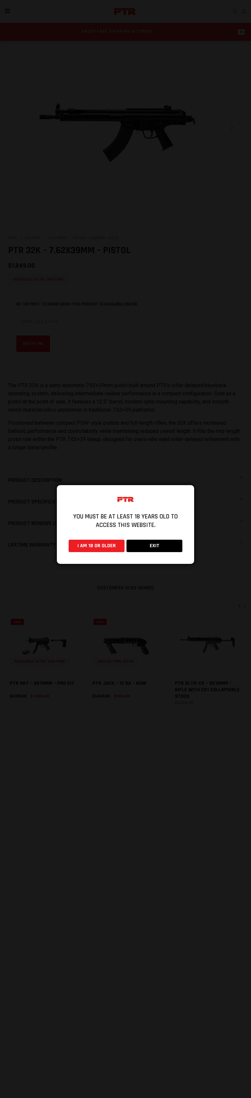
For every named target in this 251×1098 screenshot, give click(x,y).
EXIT (154, 545)
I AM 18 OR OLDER (96, 545)
